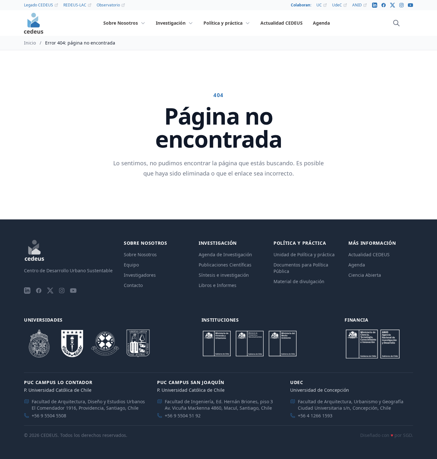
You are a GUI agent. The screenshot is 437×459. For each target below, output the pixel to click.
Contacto (133, 285)
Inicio (30, 43)
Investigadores (140, 275)
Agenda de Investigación (225, 254)
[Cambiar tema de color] (405, 23)
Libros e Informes (217, 285)
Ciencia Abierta (364, 275)
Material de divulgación (299, 281)
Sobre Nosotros (140, 254)
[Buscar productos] (396, 23)
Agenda (356, 265)
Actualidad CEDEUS (369, 254)
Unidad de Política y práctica (304, 254)
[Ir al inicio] (33, 23)
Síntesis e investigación (224, 275)
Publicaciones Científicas (225, 265)
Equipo (131, 265)
